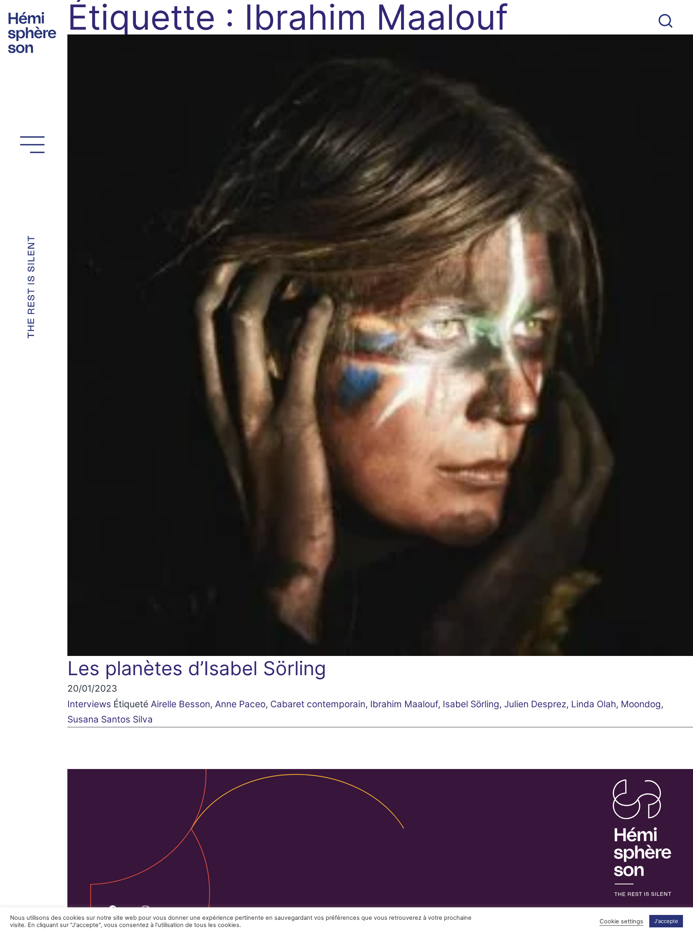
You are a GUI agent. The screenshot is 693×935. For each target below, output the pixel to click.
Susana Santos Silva (110, 719)
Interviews (89, 703)
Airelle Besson (180, 703)
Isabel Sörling (471, 703)
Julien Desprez (535, 703)
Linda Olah (593, 703)
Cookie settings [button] (621, 921)
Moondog (641, 703)
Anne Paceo (240, 703)
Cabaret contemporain (317, 703)
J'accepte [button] (666, 921)
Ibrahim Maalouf (404, 703)
